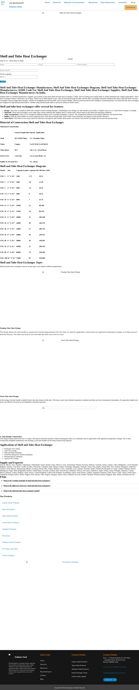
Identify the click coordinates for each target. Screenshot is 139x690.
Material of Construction (74, 2)
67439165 (121, 667)
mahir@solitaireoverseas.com (114, 673)
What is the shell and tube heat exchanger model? (21, 491)
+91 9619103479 (16, 3)
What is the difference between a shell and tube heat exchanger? (26, 486)
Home (47, 2)
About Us (57, 2)
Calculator (122, 2)
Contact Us (130, 7)
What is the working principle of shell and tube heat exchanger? (26, 481)
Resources (93, 2)
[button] (74, 2)
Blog (133, 2)
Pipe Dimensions (108, 2)
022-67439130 (109, 667)
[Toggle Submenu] (135, 503)
